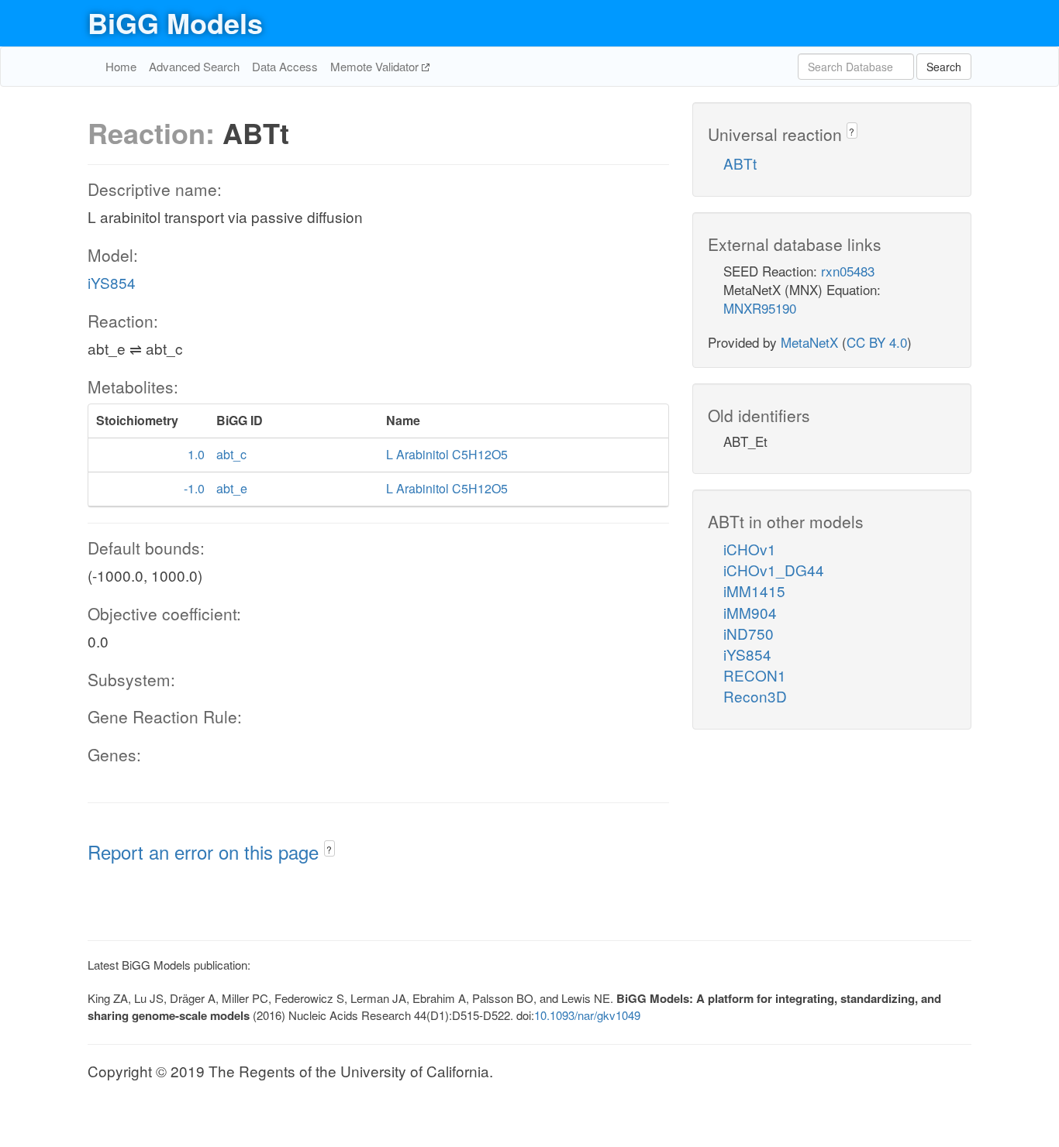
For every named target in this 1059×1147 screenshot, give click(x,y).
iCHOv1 (749, 548)
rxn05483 (847, 270)
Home (120, 66)
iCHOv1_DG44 (773, 569)
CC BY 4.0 (877, 342)
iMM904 (750, 612)
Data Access (285, 66)
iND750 (748, 633)
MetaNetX (809, 342)
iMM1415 (754, 590)
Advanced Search (194, 66)
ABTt (740, 163)
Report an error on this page (206, 851)
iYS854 (112, 282)
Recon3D (755, 695)
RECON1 (754, 675)
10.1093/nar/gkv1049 (587, 1015)
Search (943, 66)
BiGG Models (175, 22)
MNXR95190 (759, 308)
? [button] (329, 849)
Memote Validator (376, 66)
